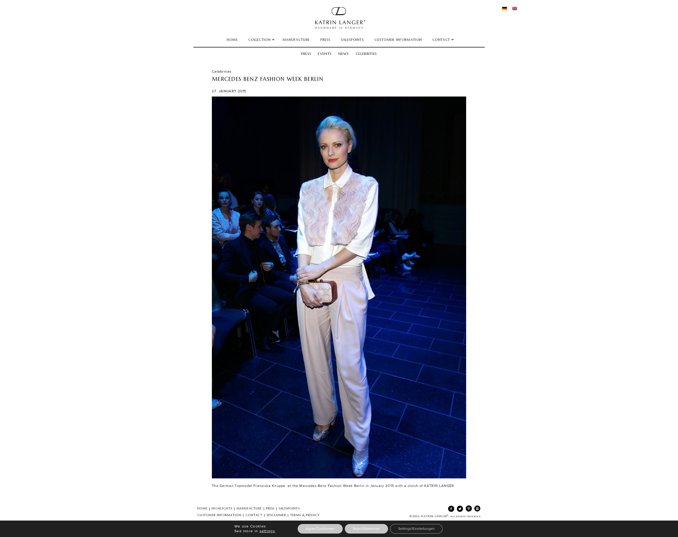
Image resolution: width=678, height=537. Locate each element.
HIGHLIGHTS (222, 508)
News (343, 53)
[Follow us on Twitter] (458, 509)
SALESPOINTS (289, 508)
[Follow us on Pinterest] (467, 509)
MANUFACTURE (249, 508)
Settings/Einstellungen (416, 529)
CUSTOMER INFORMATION (219, 515)
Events (325, 53)
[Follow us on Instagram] (476, 509)
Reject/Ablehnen (366, 529)
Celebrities (366, 53)
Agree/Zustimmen (320, 529)
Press (306, 53)
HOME (202, 508)
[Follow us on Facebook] (450, 509)
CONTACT (254, 515)
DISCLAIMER (276, 515)
